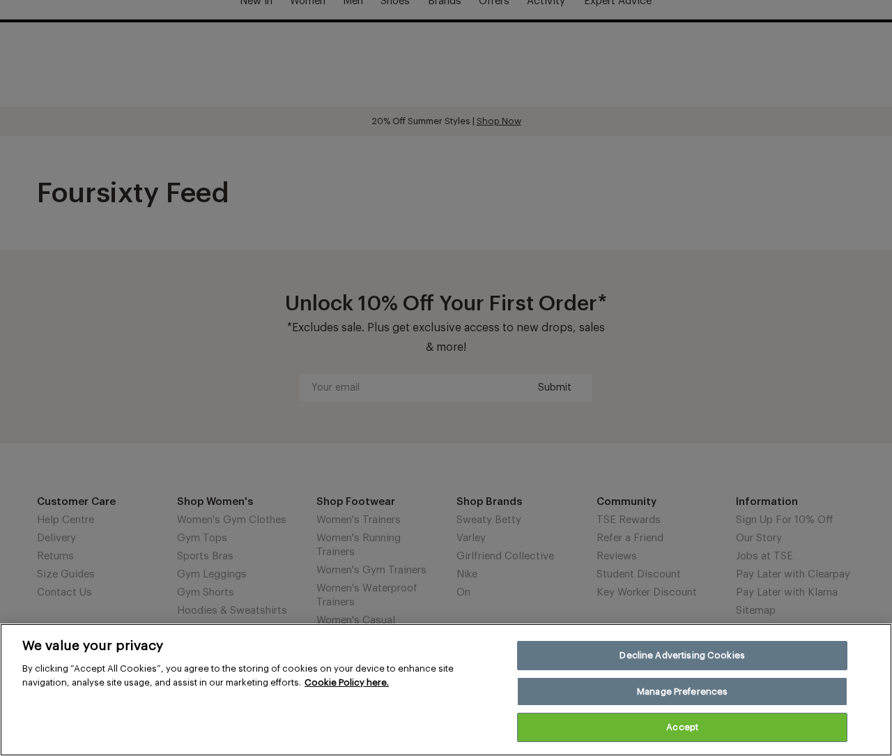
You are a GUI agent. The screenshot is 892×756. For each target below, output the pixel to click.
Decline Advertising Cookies (682, 655)
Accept (682, 727)
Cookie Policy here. (347, 682)
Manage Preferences (682, 691)
